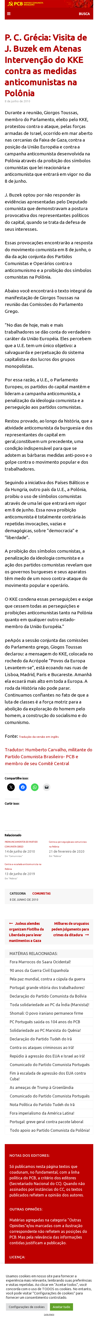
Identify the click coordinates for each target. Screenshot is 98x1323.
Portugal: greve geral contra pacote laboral (46, 1122)
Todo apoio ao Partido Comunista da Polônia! (50, 1130)
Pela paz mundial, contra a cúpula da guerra (47, 979)
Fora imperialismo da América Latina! (42, 1113)
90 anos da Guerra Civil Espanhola (39, 970)
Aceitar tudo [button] (61, 1306)
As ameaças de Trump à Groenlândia (42, 1087)
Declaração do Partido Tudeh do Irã (41, 1039)
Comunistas (41, 893)
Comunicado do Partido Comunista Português (50, 1064)
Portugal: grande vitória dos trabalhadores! (47, 987)
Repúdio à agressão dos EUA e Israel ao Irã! (47, 1056)
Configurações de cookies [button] (27, 1306)
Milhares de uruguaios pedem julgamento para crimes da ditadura (70, 929)
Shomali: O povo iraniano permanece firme (46, 1013)
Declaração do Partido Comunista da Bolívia (48, 996)
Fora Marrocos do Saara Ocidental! (40, 962)
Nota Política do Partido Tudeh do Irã (42, 1104)
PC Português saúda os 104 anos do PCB (45, 1022)
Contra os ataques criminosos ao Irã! (42, 1047)
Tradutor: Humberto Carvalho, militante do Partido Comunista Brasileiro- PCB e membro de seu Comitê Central (48, 756)
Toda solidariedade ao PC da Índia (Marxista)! (49, 1005)
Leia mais (49, 1314)
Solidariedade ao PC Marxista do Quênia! (45, 1030)
